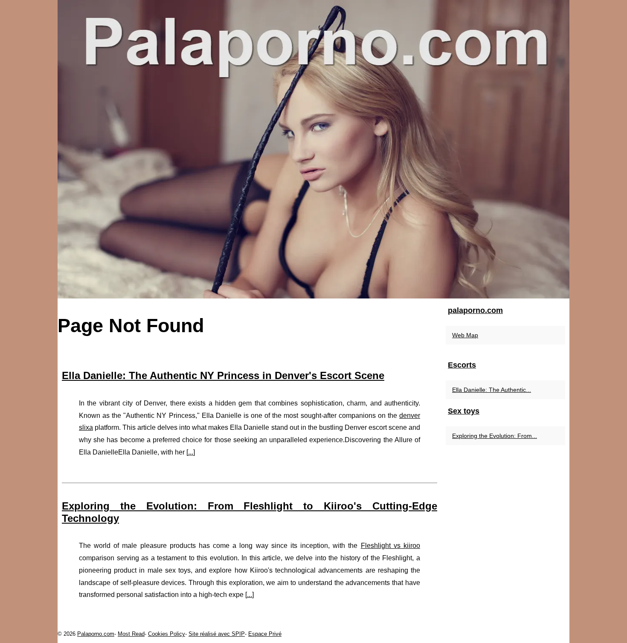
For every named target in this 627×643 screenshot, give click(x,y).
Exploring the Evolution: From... (494, 435)
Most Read (131, 634)
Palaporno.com (95, 634)
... (190, 452)
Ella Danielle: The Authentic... (491, 389)
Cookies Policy (166, 634)
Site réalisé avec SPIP (217, 634)
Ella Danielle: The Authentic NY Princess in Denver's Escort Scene (223, 375)
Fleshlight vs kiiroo (390, 545)
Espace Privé (265, 634)
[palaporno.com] (313, 149)
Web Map (465, 335)
